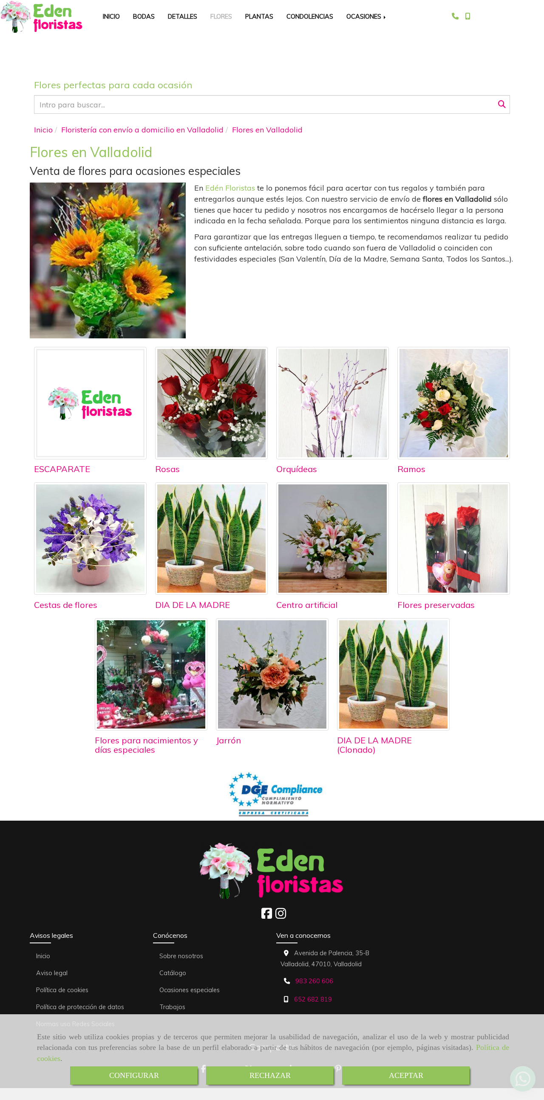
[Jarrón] (272, 674)
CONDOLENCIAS (309, 16)
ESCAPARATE (62, 469)
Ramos (411, 469)
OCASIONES (364, 16)
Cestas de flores (65, 604)
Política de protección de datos (80, 1007)
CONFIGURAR (134, 1075)
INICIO (111, 16)
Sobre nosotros (181, 956)
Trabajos (172, 1007)
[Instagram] (280, 916)
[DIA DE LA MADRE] (211, 538)
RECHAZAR (270, 1075)
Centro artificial (306, 604)
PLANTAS (259, 16)
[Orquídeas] (332, 403)
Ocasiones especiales (189, 990)
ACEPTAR (406, 1075)
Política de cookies (62, 990)
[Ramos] (453, 403)
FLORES (221, 16)
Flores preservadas (436, 604)
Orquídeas (296, 469)
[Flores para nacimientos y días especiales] (151, 674)
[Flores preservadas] (453, 538)
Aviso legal (52, 973)
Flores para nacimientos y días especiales (146, 745)
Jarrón (228, 740)
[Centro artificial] (332, 538)
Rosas (167, 469)
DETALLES (182, 16)
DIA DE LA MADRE (192, 604)
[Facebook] (266, 916)
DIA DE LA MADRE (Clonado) (374, 745)
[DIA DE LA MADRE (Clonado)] (393, 674)
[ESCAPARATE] (90, 403)
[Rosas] (211, 403)
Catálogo (172, 973)
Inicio (43, 956)
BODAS (144, 16)
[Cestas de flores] (90, 538)
